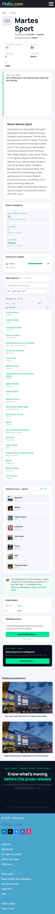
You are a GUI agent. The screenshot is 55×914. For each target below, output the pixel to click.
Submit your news (10, 859)
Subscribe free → (27, 661)
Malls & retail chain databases (16, 879)
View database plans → (27, 634)
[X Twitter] (10, 831)
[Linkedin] (4, 831)
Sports (20, 605)
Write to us (6, 864)
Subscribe (6, 889)
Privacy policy (8, 903)
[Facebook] (22, 831)
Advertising (7, 849)
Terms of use (7, 908)
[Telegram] (16, 831)
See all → (44, 489)
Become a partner (10, 884)
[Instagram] (28, 831)
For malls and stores (11, 854)
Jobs (3, 894)
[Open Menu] (51, 3)
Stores (13, 13)
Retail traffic (7, 874)
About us (5, 844)
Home (4, 13)
